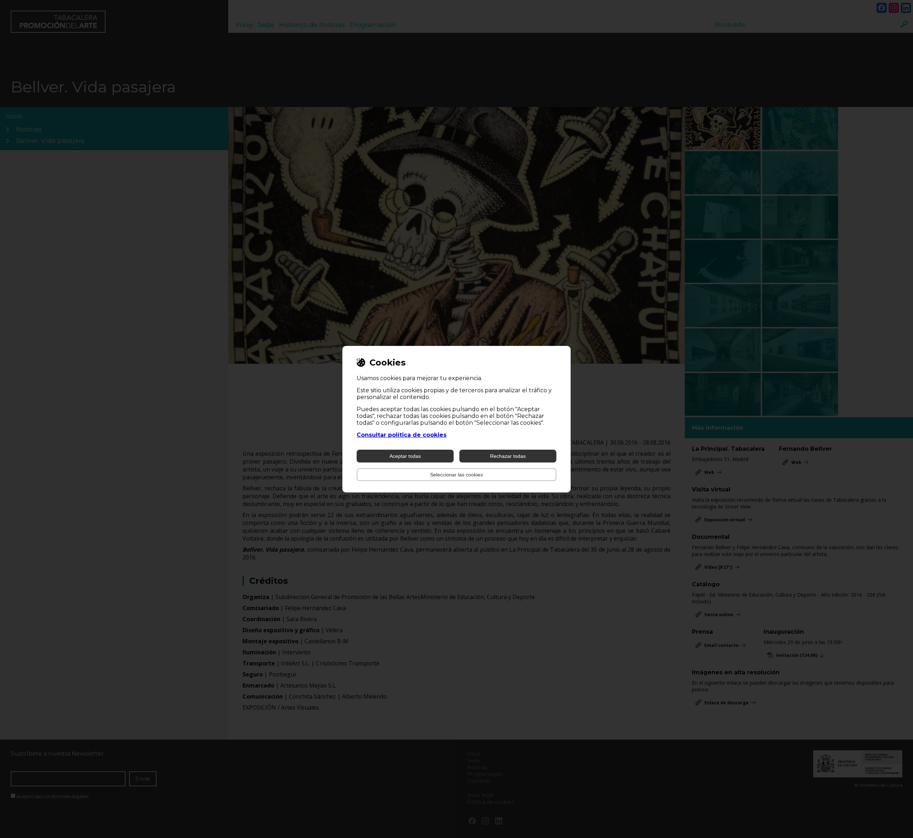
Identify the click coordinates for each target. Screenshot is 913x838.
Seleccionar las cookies (456, 474)
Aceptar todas (405, 456)
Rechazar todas (508, 456)
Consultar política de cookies (402, 434)
